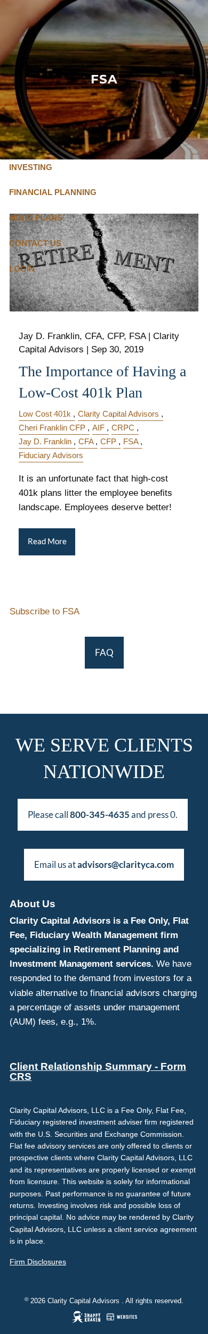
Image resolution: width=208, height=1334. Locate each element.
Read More (47, 541)
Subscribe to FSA (44, 611)
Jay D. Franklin (45, 441)
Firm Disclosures (38, 1261)
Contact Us (35, 243)
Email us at (104, 864)
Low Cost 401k (45, 413)
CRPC (122, 427)
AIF (98, 427)
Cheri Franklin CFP (52, 427)
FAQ (104, 652)
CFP (108, 441)
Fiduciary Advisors (51, 455)
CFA (85, 441)
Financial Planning (53, 192)
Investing (30, 167)
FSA (130, 441)
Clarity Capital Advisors (118, 413)
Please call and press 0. (103, 814)
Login (22, 268)
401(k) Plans (35, 217)
